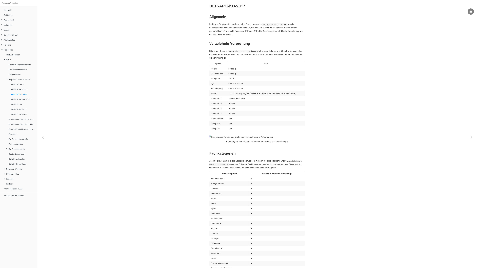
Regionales (8, 50)
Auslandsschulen (13, 54)
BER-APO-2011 (17, 104)
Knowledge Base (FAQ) (13, 188)
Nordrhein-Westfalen (14, 169)
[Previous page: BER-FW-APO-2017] (42, 137)
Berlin (8, 59)
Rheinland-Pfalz (12, 174)
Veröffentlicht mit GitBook (14, 195)
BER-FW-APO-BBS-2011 (21, 99)
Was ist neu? (9, 20)
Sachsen (9, 184)
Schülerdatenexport (17, 154)
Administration (9, 40)
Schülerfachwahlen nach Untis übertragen (23, 124)
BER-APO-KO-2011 (19, 114)
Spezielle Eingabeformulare (20, 64)
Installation (8, 25)
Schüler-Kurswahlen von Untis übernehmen (23, 129)
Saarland (10, 179)
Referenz (7, 45)
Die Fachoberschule (17, 149)
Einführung (8, 15)
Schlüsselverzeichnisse (18, 69)
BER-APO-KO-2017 (19, 94)
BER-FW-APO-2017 (19, 89)
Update (7, 30)
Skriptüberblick (15, 74)
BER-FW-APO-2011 (19, 109)
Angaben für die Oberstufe (19, 79)
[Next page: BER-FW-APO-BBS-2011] (471, 137)
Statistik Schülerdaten (17, 164)
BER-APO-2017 (17, 84)
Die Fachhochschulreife (18, 139)
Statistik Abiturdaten (17, 159)
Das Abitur (13, 134)
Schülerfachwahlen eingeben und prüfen (23, 119)
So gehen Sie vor (11, 35)
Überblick (7, 10)
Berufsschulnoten (16, 144)
